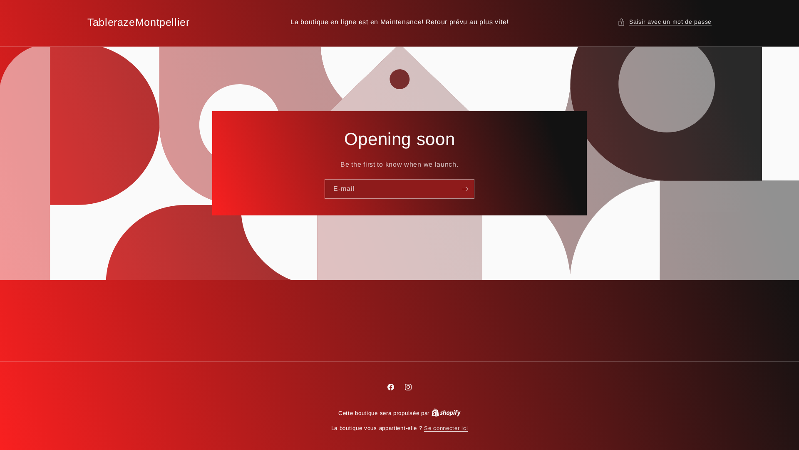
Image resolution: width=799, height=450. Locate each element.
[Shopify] (446, 413)
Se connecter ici (446, 428)
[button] (665, 22)
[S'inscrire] (465, 189)
